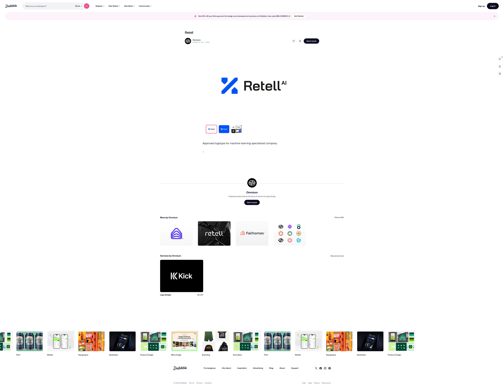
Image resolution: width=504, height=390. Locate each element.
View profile (339, 217)
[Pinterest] (329, 368)
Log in (492, 6)
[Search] (86, 6)
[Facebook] (320, 368)
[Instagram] (325, 368)
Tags (310, 383)
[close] (494, 16)
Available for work (198, 42)
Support (294, 368)
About (282, 368)
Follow (207, 42)
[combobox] (48, 6)
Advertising (258, 368)
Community (144, 6)
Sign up (481, 6)
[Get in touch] (177, 241)
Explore (99, 6)
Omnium (197, 40)
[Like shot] (293, 41)
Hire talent (226, 368)
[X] (316, 368)
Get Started (298, 16)
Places (317, 383)
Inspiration (242, 368)
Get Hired (128, 6)
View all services (337, 256)
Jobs (304, 383)
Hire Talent (113, 6)
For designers (210, 368)
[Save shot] (300, 41)
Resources (326, 383)
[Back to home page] (11, 6)
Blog (271, 368)
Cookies (208, 383)
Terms (191, 383)
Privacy (199, 383)
